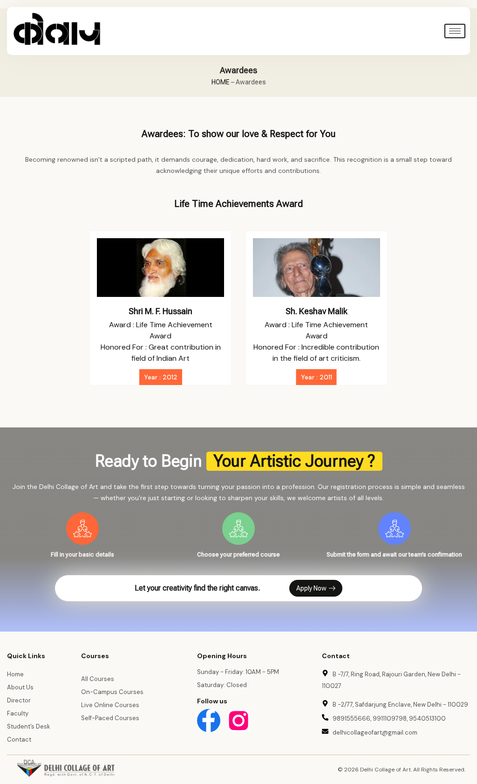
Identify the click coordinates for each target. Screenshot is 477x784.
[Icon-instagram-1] (238, 720)
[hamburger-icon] (454, 31)
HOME (220, 82)
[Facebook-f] (208, 720)
